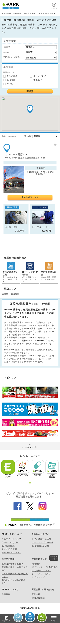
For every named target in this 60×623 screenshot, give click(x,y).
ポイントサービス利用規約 (45, 567)
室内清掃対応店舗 (40, 546)
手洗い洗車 (12, 76)
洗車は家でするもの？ (12, 564)
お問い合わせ (38, 598)
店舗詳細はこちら (30, 197)
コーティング (39, 76)
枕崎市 (5, 293)
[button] (30, 109)
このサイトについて (11, 539)
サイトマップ (38, 577)
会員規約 (6, 594)
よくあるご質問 (9, 549)
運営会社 (36, 594)
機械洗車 (37, 80)
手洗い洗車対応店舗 (41, 539)
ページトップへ (30, 447)
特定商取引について (41, 570)
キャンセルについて (11, 552)
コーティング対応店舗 (42, 542)
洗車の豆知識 (8, 546)
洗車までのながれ (10, 542)
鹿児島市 (15, 293)
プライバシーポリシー (42, 574)
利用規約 (36, 564)
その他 (10, 83)
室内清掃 (11, 80)
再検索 (30, 91)
